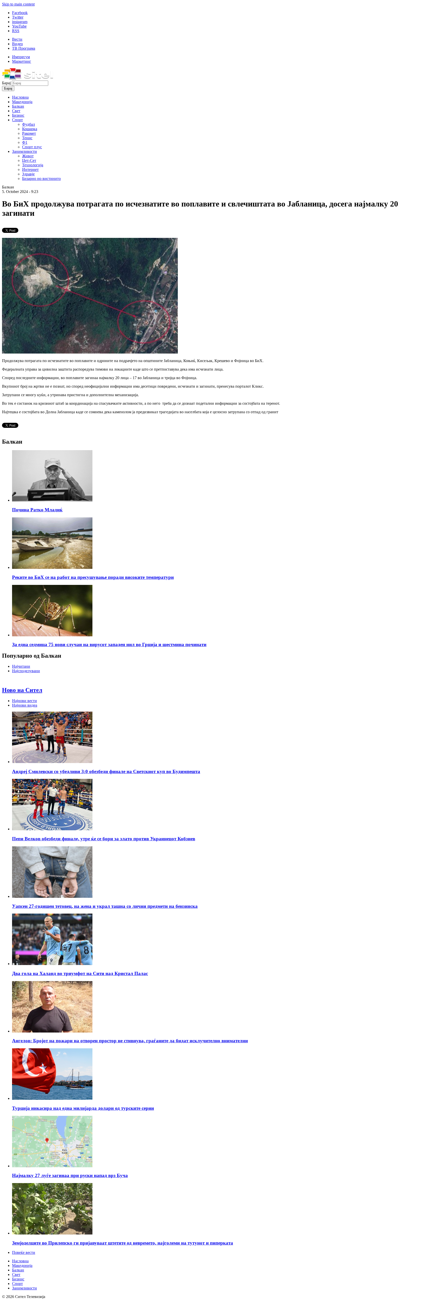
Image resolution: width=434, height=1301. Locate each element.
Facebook (20, 13)
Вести (17, 39)
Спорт (17, 120)
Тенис (27, 138)
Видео (17, 44)
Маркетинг (21, 61)
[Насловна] (27, 78)
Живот (28, 156)
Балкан (18, 106)
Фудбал (28, 124)
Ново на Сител (22, 690)
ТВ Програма (23, 48)
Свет (16, 111)
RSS (15, 31)
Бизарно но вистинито (41, 178)
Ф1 (24, 142)
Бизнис (18, 115)
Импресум (21, 57)
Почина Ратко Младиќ (37, 509)
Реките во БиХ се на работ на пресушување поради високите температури (93, 577)
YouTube (19, 26)
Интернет (30, 169)
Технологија (32, 165)
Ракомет (29, 133)
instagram (19, 22)
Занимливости (24, 151)
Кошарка (29, 129)
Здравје (28, 174)
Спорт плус (32, 147)
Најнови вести (24, 701)
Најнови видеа (24, 705)
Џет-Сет (29, 160)
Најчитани (21, 666)
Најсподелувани (26, 671)
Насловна (20, 97)
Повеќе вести (23, 1252)
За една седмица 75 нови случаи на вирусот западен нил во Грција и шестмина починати (109, 644)
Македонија (22, 102)
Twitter (17, 17)
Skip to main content (18, 4)
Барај (7, 83)
